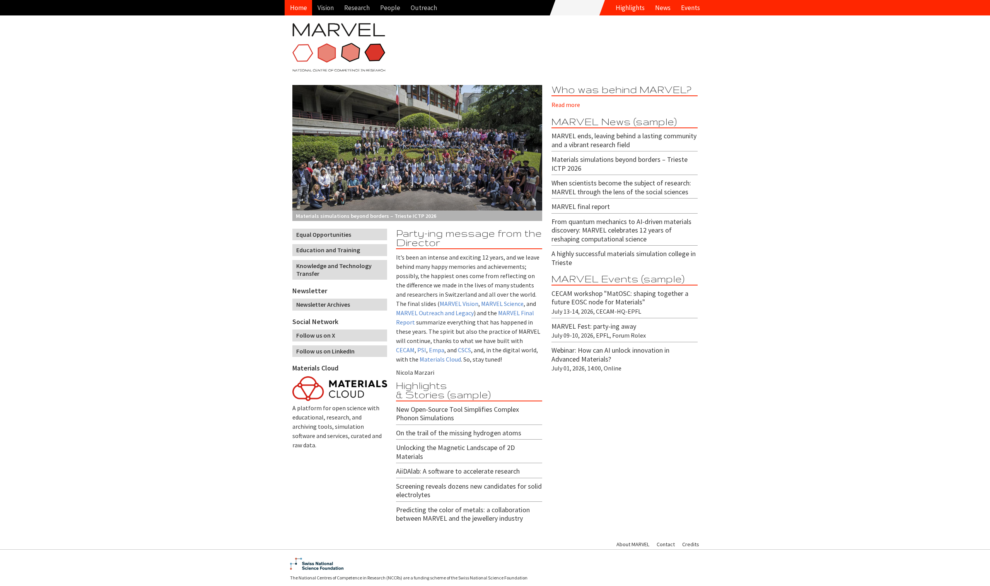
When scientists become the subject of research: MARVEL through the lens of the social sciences (621, 187)
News (663, 7)
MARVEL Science (502, 303)
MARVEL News (591, 121)
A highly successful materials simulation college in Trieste (623, 258)
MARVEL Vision (459, 303)
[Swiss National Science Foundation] (495, 564)
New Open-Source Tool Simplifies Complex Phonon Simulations (457, 414)
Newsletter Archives (323, 304)
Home (298, 7)
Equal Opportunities (323, 234)
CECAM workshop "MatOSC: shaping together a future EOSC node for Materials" (619, 298)
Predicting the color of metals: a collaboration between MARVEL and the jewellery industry (463, 514)
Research (357, 7)
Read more (565, 105)
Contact (666, 544)
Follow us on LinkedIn (325, 351)
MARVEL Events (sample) (617, 278)
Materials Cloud (315, 367)
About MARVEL (632, 544)
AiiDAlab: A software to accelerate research (458, 471)
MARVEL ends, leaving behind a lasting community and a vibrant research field (623, 140)
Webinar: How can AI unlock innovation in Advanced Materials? (610, 354)
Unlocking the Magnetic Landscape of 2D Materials (455, 452)
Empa (436, 350)
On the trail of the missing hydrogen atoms (458, 432)
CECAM (405, 350)
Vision (325, 7)
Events (690, 7)
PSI (421, 350)
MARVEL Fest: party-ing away (593, 326)
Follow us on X (315, 335)
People (390, 7)
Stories (425, 394)
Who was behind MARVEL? (621, 89)
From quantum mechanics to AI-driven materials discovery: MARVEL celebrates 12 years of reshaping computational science (621, 230)
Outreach (424, 7)
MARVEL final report (580, 206)
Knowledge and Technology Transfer (334, 270)
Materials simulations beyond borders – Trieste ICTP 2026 (619, 164)
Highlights (630, 7)
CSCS (464, 350)
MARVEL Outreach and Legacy (435, 313)
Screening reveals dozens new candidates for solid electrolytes (469, 490)
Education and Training (328, 250)
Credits (690, 544)
